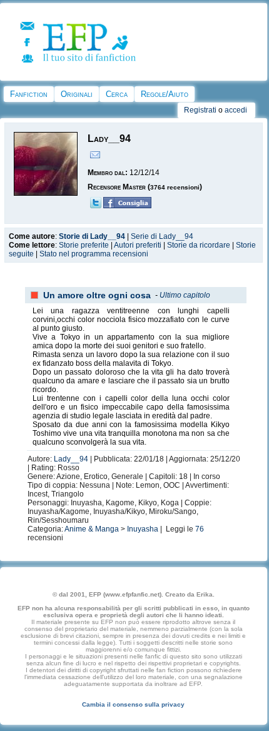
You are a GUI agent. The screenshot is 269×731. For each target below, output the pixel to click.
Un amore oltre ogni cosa (97, 295)
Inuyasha (142, 529)
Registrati (200, 110)
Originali (77, 94)
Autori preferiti (137, 245)
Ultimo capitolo (185, 295)
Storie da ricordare (198, 245)
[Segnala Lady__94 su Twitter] (95, 205)
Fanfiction (29, 94)
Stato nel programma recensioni (93, 254)
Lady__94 (71, 459)
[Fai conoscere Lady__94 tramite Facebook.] (127, 205)
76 (199, 529)
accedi (236, 110)
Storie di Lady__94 (92, 236)
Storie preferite (84, 245)
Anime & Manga (91, 529)
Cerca (117, 94)
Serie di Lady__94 (162, 236)
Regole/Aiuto (164, 94)
